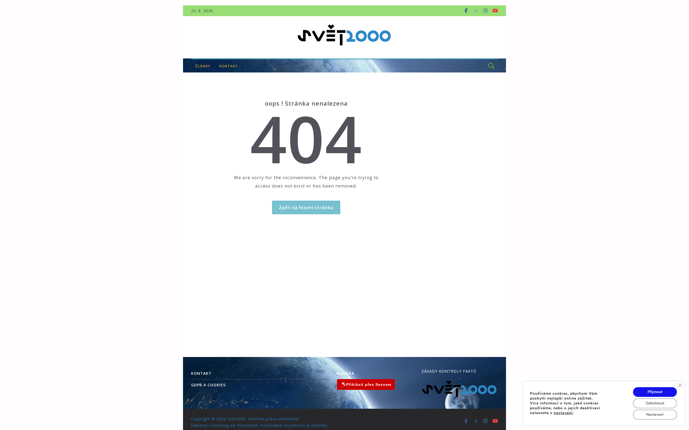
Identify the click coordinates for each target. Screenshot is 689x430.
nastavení (563, 413)
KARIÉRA (345, 373)
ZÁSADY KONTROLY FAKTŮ (448, 371)
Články (202, 66)
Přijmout (655, 391)
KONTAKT (228, 66)
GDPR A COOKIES (208, 384)
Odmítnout (655, 403)
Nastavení (654, 414)
